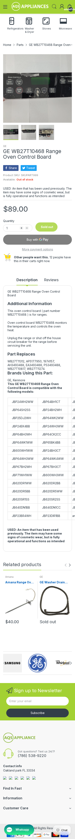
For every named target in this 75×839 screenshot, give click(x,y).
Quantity (8, 221)
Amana (9, 576)
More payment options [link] (37, 249)
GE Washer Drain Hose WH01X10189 (54, 582)
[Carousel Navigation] (68, 565)
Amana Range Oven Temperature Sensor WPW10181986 (20, 582)
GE (4, 146)
